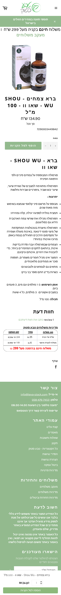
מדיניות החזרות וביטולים (44, 497)
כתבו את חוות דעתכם (31, 319)
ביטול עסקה (51, 465)
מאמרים (53, 432)
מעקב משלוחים (30, 35)
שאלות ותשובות (49, 437)
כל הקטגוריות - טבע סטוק (43, 448)
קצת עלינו (52, 427)
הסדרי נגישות (50, 454)
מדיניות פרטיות (49, 470)
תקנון (55, 443)
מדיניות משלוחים (48, 492)
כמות (55, 138)
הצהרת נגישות (49, 459)
